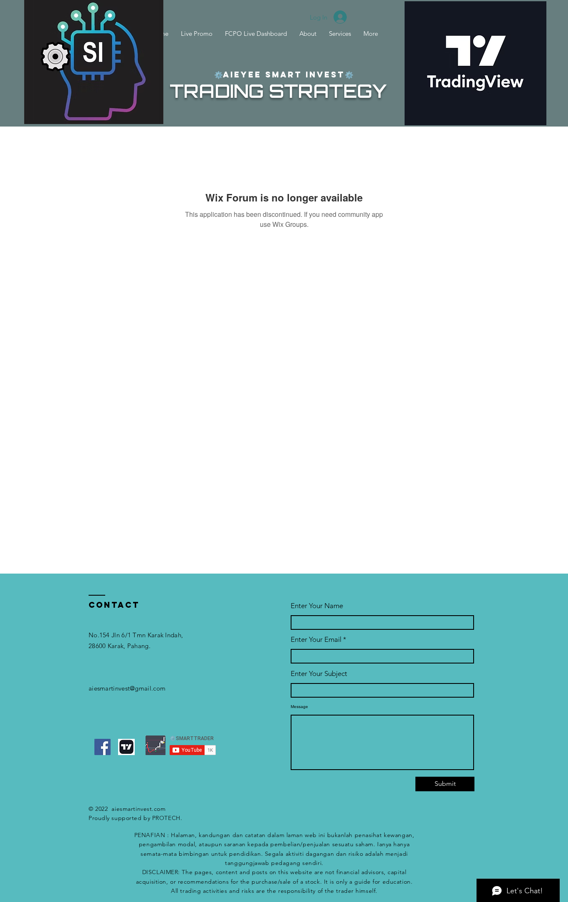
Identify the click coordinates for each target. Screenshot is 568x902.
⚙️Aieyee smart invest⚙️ (283, 75)
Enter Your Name (317, 605)
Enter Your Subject (319, 673)
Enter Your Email (316, 639)
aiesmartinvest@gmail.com (127, 688)
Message (299, 707)
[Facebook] (102, 747)
